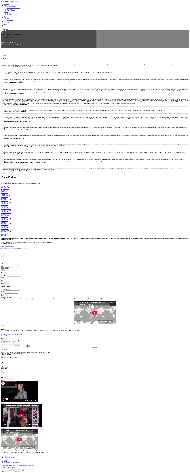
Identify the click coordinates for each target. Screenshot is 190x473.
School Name (4, 275)
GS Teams (9, 14)
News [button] (5, 5)
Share (28, 345)
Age (2, 263)
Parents (5, 21)
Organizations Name (5, 289)
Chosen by (3, 377)
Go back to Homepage (14, 357)
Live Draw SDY (4, 201)
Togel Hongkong (5, 189)
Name (2, 262)
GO (23, 470)
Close (2, 268)
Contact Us (6, 22)
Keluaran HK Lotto (5, 195)
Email (2, 266)
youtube (25, 248)
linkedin (10, 465)
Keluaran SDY (4, 214)
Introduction (4, 42)
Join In (8, 13)
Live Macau (3, 198)
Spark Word (3, 375)
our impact (7, 246)
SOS (21, 334)
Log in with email (15, 334)
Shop (5, 24)
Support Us (6, 4)
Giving (5, 460)
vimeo (33, 465)
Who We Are (7, 456)
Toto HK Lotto (4, 221)
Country (2, 265)
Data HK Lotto (4, 193)
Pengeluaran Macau (5, 186)
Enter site (12, 246)
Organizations (20, 44)
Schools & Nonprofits (9, 457)
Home (5, 454)
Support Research (11, 10)
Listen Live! (10, 248)
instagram (20, 248)
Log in (6, 368)
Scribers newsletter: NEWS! (13, 8)
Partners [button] (5, 17)
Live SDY (3, 190)
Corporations (10, 20)
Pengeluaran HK (4, 235)
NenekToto (3, 194)
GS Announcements (11, 6)
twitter (6, 29)
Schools (8, 18)
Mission (2, 246)
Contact (2, 278)
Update (6, 268)
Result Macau (4, 191)
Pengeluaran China (5, 187)
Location (3, 277)
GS (4, 16)
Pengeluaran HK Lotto (6, 199)
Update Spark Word (9, 378)
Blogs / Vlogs (10, 9)
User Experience (12, 42)
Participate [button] (6, 12)
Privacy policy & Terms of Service (12, 462)
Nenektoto (3, 222)
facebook (3, 29)
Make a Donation (5, 357)
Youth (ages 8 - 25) (5, 44)
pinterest (16, 248)
